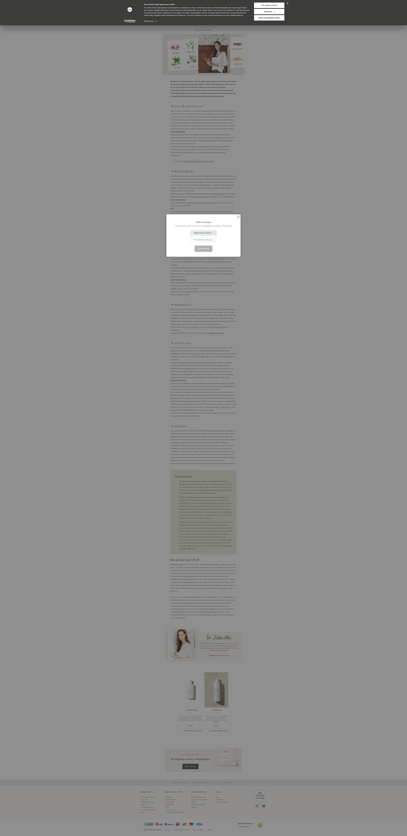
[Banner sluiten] (287, 3)
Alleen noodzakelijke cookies (269, 18)
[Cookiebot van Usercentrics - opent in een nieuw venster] (130, 21)
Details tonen (149, 21)
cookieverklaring (236, 15)
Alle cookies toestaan (269, 5)
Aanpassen (268, 11)
